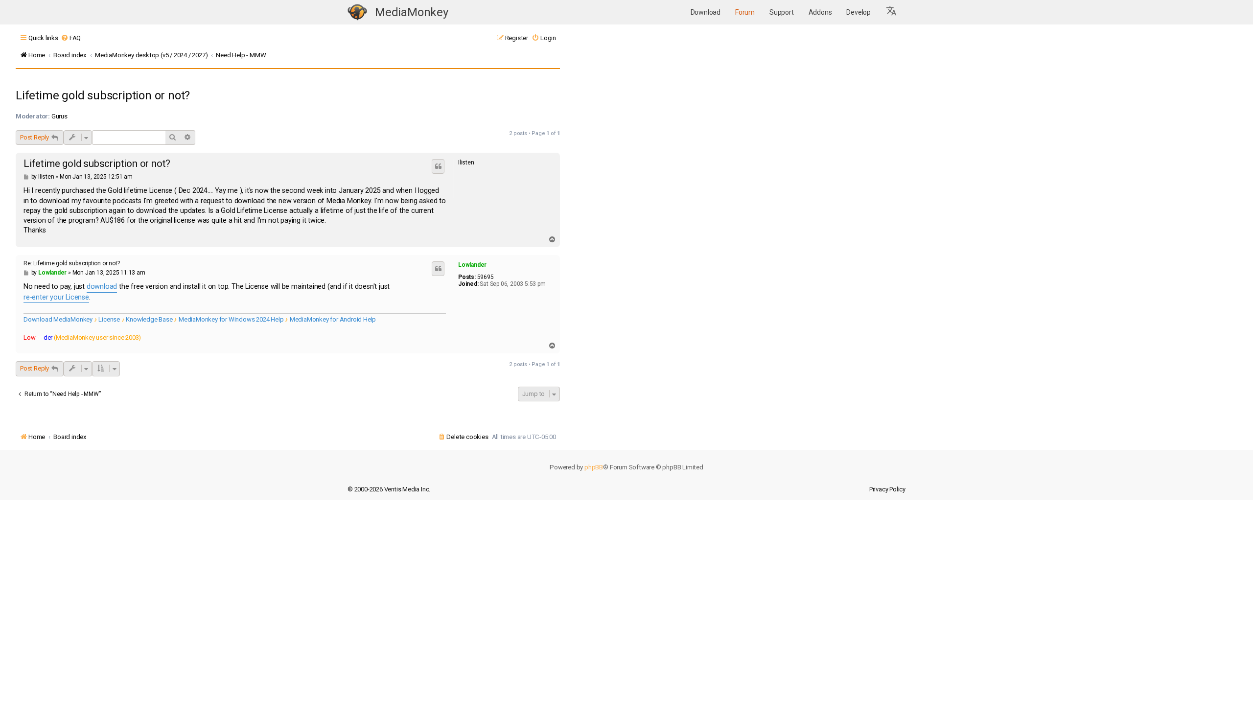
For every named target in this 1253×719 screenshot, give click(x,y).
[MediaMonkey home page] (357, 12)
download (102, 286)
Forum (745, 12)
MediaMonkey (411, 12)
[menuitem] (71, 38)
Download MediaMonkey (58, 319)
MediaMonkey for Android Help (333, 319)
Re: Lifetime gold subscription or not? (71, 263)
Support (781, 12)
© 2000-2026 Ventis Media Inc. (389, 489)
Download (705, 12)
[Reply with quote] (438, 166)
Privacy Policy (887, 489)
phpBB (593, 467)
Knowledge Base (149, 319)
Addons (820, 12)
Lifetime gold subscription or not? (103, 95)
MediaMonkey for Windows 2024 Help (231, 319)
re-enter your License (56, 297)
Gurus (59, 116)
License (109, 319)
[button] (892, 12)
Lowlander (472, 264)
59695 (485, 277)
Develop (858, 12)
